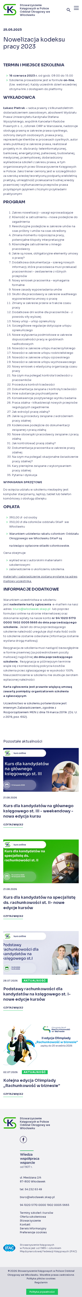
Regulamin (41, 1282)
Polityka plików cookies (41, 1278)
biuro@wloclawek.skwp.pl (32, 609)
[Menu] (76, 8)
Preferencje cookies (33, 1232)
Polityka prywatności (42, 1291)
